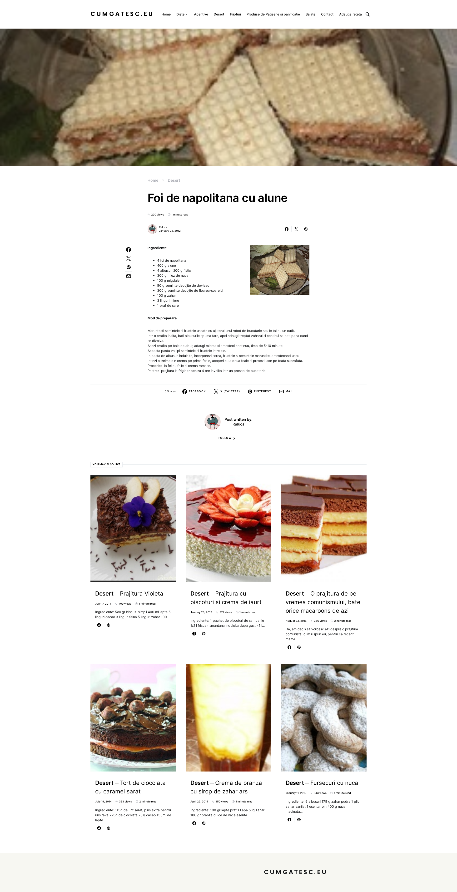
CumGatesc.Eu (122, 14)
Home (153, 180)
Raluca (163, 227)
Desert (174, 180)
